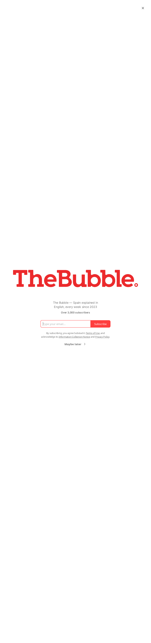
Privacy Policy (102, 336)
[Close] (143, 8)
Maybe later (72, 344)
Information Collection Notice (74, 336)
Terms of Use (93, 333)
